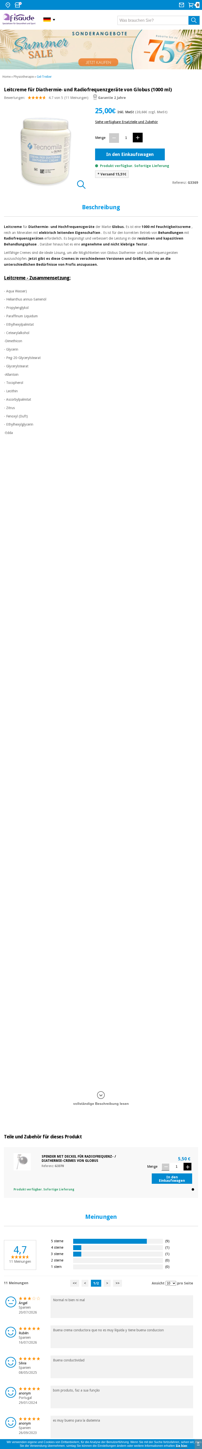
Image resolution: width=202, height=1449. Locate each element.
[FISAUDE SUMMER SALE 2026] (101, 49)
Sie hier (181, 1446)
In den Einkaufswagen (130, 154)
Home (6, 76)
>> (117, 1283)
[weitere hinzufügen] (138, 137)
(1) (167, 1247)
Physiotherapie (24, 76)
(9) (167, 1241)
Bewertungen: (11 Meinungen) (46, 98)
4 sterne (57, 1247)
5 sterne (57, 1241)
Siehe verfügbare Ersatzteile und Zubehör (126, 122)
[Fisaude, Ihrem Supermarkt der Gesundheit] (19, 19)
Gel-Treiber (44, 76)
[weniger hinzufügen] (114, 138)
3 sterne (57, 1254)
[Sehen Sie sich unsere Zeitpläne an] (19, 5)
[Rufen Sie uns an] (182, 5)
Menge (100, 138)
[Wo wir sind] (8, 5)
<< (75, 1283)
